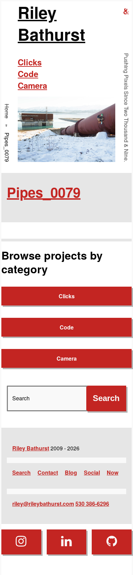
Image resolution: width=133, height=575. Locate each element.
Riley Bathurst (51, 23)
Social (92, 472)
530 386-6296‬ (92, 504)
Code (28, 73)
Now (112, 472)
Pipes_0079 (43, 192)
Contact (48, 472)
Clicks (30, 62)
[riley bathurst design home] (126, 11)
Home (7, 111)
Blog (71, 472)
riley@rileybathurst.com (43, 504)
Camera (32, 85)
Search (21, 472)
